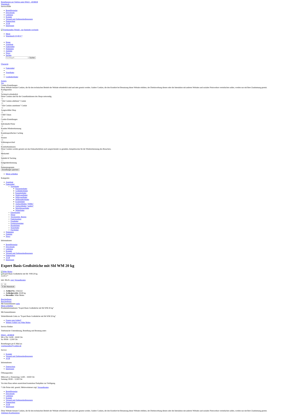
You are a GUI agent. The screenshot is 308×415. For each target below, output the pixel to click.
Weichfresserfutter (22, 208)
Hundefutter (15, 226)
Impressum (10, 26)
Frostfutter (14, 221)
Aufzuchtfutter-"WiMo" (24, 204)
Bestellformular (11, 10)
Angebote (9, 182)
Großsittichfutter (21, 191)
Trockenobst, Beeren (18, 217)
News (8, 236)
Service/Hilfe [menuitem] (17, 16)
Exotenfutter (20, 202)
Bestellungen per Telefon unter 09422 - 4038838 (19, 2)
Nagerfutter (15, 228)
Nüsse (13, 215)
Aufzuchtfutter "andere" (24, 206)
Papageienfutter (21, 189)
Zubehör (9, 234)
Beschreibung (6, 299)
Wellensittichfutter (22, 199)
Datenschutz (10, 21)
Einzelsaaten (15, 212)
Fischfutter (15, 230)
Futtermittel (10, 184)
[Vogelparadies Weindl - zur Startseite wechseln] (19, 30)
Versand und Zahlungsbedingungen (19, 19)
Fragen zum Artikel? (13, 320)
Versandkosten (43, 387)
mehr (18, 304)
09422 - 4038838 (7, 335)
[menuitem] (156, 10)
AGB (8, 23)
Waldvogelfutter (21, 195)
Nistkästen (10, 232)
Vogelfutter (15, 186)
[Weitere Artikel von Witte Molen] (6, 272)
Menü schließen (12, 174)
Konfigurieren (14, 413)
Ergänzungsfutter (17, 223)
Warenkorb (5, 4)
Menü (8, 34)
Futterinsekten (16, 219)
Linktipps (9, 15)
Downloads (10, 13)
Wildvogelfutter (21, 197)
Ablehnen (5, 413)
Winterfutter (19, 210)
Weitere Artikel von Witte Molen (18, 322)
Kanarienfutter (20, 193)
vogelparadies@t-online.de (11, 346)
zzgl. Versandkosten (18, 280)
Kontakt (9, 17)
